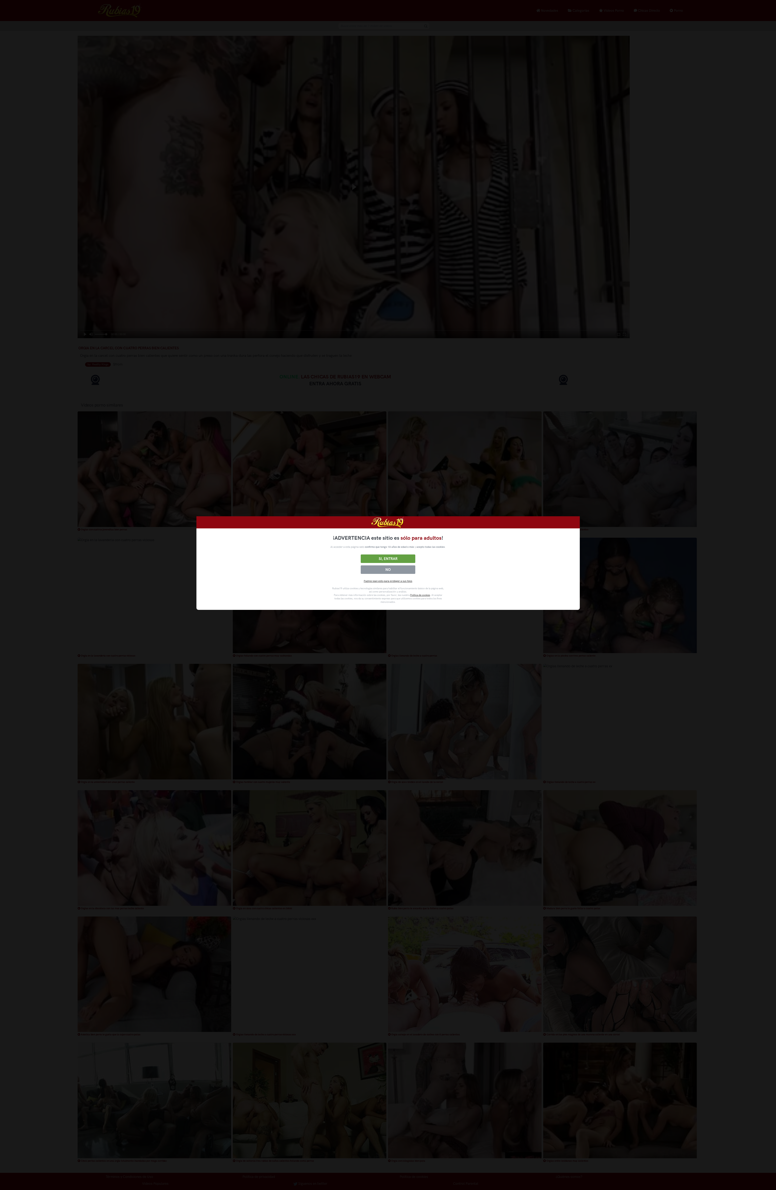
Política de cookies (420, 595)
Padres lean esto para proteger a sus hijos (388, 581)
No (388, 569)
